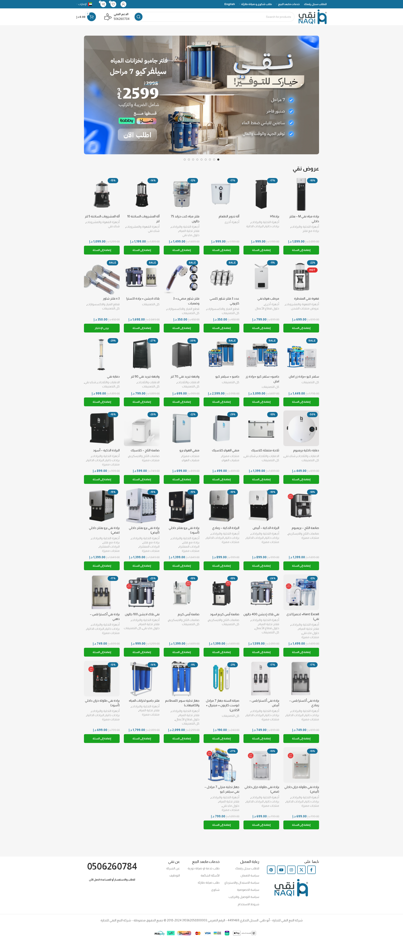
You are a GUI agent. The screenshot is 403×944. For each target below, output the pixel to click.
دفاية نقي (113, 376)
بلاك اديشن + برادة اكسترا (143, 298)
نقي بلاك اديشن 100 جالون (142, 614)
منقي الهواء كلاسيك (225, 450)
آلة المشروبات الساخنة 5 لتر (102, 216)
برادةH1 (274, 216)
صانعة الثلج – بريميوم (305, 528)
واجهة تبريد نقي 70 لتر (184, 376)
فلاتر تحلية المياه (189, 230)
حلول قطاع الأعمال (267, 308)
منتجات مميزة (230, 456)
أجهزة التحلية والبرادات (305, 226)
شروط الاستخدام (248, 904)
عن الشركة (173, 868)
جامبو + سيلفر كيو (227, 376)
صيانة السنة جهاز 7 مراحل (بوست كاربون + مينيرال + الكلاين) (222, 705)
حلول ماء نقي (190, 235)
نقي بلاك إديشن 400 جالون (261, 614)
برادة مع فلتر (310, 230)
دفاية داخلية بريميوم (306, 450)
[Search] (139, 17)
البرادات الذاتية (255, 226)
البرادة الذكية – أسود (106, 450)
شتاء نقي (154, 230)
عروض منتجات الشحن (305, 308)
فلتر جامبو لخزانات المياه (144, 700)
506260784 (122, 19)
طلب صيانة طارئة (209, 882)
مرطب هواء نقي (268, 298)
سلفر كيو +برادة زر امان (304, 376)
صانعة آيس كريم (188, 614)
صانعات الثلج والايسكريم (144, 456)
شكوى (215, 889)
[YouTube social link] (281, 870)
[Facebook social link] (311, 870)
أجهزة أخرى (232, 222)
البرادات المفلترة (189, 546)
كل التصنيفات (230, 313)
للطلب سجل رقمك (247, 868)
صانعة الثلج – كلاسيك (145, 450)
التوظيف (174, 875)
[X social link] (301, 870)
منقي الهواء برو (189, 450)
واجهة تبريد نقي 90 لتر (145, 376)
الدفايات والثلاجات (188, 382)
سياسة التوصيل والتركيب (244, 897)
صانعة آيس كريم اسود (224, 614)
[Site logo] (313, 16)
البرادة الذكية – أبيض (266, 528)
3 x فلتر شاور (111, 298)
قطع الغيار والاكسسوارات (223, 308)
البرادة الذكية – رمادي (225, 528)
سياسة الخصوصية (248, 889)
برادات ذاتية (272, 226)
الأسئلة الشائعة (210, 875)
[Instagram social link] (291, 870)
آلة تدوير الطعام (229, 216)
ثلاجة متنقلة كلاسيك (265, 450)
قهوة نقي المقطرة (306, 298)
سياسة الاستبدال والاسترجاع (242, 882)
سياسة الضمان (250, 875)
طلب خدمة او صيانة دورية (204, 868)
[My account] (123, 4)
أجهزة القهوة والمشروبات (143, 226)
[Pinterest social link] (271, 870)
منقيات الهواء (230, 460)
